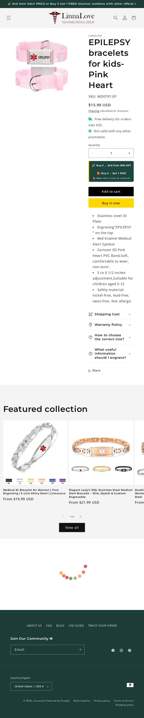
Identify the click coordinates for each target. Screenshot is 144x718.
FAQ (49, 626)
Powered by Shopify (58, 700)
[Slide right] (80, 517)
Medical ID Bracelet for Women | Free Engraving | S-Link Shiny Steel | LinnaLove (34, 491)
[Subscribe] (79, 650)
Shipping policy (125, 704)
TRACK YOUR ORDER (102, 626)
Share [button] (96, 370)
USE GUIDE (76, 626)
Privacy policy (102, 700)
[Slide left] (63, 517)
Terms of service (124, 700)
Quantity (94, 145)
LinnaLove (39, 700)
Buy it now (111, 203)
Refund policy (82, 700)
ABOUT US (34, 626)
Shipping (93, 111)
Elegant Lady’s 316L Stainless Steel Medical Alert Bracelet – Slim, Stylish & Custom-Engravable (101, 493)
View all (72, 527)
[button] (8, 17)
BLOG (60, 626)
